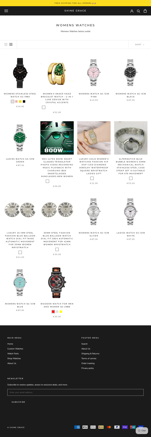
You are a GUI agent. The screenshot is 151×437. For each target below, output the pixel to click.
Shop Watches (14, 358)
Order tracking (88, 363)
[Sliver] (12, 101)
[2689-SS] (92, 178)
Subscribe (18, 402)
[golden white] (51, 107)
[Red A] (63, 181)
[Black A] (47, 181)
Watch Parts (13, 353)
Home (10, 343)
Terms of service (88, 358)
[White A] (55, 181)
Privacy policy (87, 368)
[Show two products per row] (6, 44)
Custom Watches (15, 348)
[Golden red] (47, 107)
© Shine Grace (16, 427)
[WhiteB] (59, 181)
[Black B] (51, 181)
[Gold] (20, 101)
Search (84, 343)
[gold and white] (59, 107)
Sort (138, 44)
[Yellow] (61, 311)
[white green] (70, 107)
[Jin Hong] (55, 107)
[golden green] (43, 107)
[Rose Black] (28, 101)
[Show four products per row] (11, 44)
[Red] (53, 311)
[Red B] (66, 181)
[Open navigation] (6, 11)
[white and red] (63, 107)
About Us (11, 363)
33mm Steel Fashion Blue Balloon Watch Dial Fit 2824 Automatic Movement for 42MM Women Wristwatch (57, 239)
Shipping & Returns (90, 353)
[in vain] (66, 107)
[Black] (24, 101)
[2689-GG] (96, 178)
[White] (131, 178)
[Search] (138, 10)
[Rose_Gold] (16, 101)
